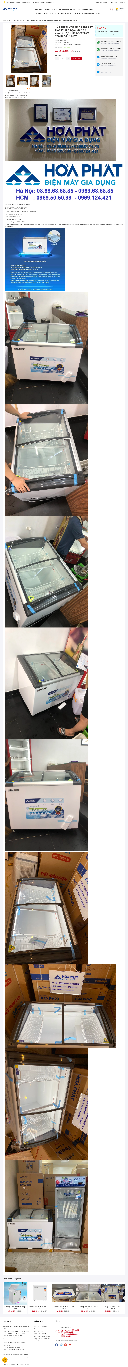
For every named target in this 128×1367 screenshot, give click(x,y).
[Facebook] (57, 1345)
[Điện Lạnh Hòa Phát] (10, 9)
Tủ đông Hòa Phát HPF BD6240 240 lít (113, 1308)
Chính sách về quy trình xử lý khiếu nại (42, 1339)
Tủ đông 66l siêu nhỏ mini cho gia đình (15, 1308)
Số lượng (58, 55)
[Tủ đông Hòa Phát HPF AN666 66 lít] (40, 1293)
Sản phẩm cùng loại (12, 1279)
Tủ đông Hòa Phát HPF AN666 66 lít (39, 1308)
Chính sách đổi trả (39, 1331)
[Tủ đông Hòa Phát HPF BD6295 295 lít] (88, 1293)
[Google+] (65, 1345)
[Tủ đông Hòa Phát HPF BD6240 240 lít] (113, 1293)
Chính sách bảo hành (40, 1333)
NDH (17, 1364)
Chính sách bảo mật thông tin (42, 1336)
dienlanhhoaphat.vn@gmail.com (68, 1340)
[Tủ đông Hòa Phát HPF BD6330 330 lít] (64, 1293)
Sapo (28, 1364)
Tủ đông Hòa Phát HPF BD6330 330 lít (64, 1308)
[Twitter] (61, 1345)
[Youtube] (70, 1345)
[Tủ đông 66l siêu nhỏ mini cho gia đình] (15, 1293)
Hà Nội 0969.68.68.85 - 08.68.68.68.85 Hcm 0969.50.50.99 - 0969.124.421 (70, 1333)
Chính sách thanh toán (40, 1326)
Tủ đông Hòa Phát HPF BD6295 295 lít (88, 1308)
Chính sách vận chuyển (40, 1328)
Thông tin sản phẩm (12, 90)
